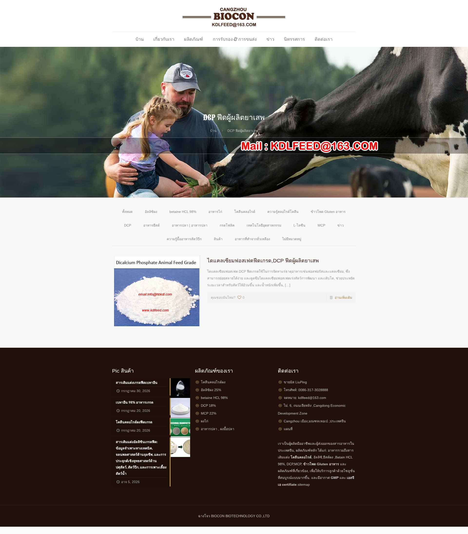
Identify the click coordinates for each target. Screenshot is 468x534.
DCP (127, 225)
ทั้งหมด (127, 212)
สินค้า (218, 239)
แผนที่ (288, 429)
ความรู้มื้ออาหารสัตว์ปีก (184, 239)
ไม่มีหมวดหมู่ (291, 239)
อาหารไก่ (215, 212)
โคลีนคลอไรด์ (244, 212)
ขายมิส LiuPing (295, 382)
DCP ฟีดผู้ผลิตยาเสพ (242, 131)
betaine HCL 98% (182, 212)
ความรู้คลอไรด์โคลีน (283, 212)
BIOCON (218, 516)
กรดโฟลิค (227, 225)
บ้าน (213, 131)
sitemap (304, 484)
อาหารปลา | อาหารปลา (189, 225)
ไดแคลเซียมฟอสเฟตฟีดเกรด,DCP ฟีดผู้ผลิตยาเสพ (263, 260)
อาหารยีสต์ (151, 225)
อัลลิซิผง (151, 212)
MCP (321, 225)
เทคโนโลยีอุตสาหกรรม (264, 225)
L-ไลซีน (299, 225)
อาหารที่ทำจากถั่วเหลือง (252, 239)
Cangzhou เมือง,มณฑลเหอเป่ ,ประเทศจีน (315, 421)
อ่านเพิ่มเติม (343, 297)
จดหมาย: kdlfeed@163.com (305, 398)
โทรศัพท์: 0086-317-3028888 (306, 390)
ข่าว (340, 225)
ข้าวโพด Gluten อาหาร (328, 212)
